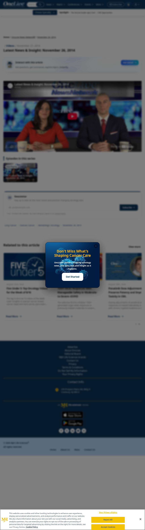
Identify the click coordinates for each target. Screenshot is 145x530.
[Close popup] (96, 246)
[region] (72, 519)
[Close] (140, 519)
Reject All (108, 519)
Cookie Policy (32, 527)
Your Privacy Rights (108, 512)
